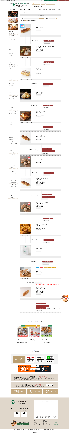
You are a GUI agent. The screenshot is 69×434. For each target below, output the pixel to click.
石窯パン (10, 49)
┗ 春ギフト (11, 122)
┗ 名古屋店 (11, 197)
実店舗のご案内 (16, 429)
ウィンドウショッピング (52, 18)
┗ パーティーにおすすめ (13, 184)
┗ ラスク (11, 109)
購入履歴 (42, 0)
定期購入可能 (34, 20)
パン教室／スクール (11, 188)
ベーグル (10, 62)
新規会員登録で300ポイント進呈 (13, 0)
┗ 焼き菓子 (11, 107)
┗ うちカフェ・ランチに (13, 186)
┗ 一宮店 (11, 195)
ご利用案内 (49, 9)
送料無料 (10, 148)
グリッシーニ (10, 92)
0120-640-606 (21, 409)
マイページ (37, 0)
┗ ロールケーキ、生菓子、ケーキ (13, 111)
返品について (44, 425)
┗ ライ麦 (11, 169)
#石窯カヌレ (38, 5)
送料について (37, 391)
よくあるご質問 (45, 9)
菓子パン (10, 68)
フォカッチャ (10, 79)
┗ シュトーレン (12, 133)
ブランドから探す (11, 31)
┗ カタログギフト (12, 115)
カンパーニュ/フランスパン (12, 64)
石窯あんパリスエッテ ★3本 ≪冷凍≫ (42, 157)
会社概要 (53, 9)
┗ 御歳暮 (11, 135)
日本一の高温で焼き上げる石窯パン (34, 351)
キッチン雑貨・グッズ (11, 163)
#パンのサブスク (35, 6)
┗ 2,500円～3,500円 (13, 156)
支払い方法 (53, 391)
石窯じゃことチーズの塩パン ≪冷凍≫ (42, 178)
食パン (10, 51)
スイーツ (35, 423)
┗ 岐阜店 (11, 193)
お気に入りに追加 (38, 30)
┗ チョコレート (12, 105)
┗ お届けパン (12, 57)
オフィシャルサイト (21, 429)
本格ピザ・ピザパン (11, 83)
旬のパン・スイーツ (23, 9)
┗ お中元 (11, 128)
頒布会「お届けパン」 (37, 425)
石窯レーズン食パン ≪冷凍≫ (40, 68)
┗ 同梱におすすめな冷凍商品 (13, 48)
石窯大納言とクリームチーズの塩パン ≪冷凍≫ (43, 133)
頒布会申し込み (41, 308)
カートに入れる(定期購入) (48, 151)
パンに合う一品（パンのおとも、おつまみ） (13, 96)
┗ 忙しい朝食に (12, 178)
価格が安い (33, 18)
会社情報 (35, 429)
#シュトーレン (43, 5)
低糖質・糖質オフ (11, 137)
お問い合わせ (58, 9)
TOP (11, 9)
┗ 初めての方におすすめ (13, 100)
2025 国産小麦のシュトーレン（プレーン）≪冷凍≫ (43, 268)
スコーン (10, 81)
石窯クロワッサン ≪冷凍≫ (40, 111)
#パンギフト (53, 5)
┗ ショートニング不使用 (13, 173)
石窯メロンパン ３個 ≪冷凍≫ (41, 89)
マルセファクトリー (11, 37)
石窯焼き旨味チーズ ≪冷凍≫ (41, 24)
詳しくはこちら (49, 385)
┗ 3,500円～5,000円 (13, 158)
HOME (21, 12)
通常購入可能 (30, 20)
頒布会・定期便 (11, 53)
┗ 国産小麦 (11, 167)
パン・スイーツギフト (37, 424)
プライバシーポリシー (40, 429)
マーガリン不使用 (11, 141)
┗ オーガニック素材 (12, 171)
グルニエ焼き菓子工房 (12, 39)
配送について (44, 422)
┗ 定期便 (11, 55)
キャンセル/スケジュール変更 (47, 424)
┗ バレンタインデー (12, 118)
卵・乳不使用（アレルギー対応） (13, 143)
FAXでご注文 (24, 414)
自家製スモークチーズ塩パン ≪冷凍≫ (42, 224)
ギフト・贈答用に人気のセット (13, 113)
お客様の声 (40, 9)
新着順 (27, 18)
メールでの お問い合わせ (17, 415)
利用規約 (53, 429)
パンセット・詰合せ (11, 98)
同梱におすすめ (26, 12)
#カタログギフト (48, 5)
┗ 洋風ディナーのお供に (13, 180)
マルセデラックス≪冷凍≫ (40, 287)
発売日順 (30, 18)
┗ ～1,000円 (12, 152)
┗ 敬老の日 (11, 130)
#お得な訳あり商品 (41, 6)
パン (35, 421)
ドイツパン (10, 90)
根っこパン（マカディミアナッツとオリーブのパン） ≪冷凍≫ (45, 46)
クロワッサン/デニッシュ (12, 66)
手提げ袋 (37, 245)
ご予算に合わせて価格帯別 (12, 150)
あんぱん (10, 70)
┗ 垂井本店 (11, 191)
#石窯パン (34, 5)
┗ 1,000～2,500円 (12, 154)
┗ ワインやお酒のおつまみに (13, 182)
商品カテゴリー (15, 9)
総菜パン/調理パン (11, 85)
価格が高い (37, 18)
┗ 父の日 (11, 126)
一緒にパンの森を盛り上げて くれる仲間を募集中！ (23, 424)
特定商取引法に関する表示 (47, 429)
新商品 (10, 60)
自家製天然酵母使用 (11, 139)
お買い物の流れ (45, 421)
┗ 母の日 (11, 124)
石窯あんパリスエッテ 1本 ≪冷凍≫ (42, 202)
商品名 (25, 18)
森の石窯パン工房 (11, 33)
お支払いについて (45, 423)
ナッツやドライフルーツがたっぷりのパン (13, 95)
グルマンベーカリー (11, 35)
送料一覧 (21, 391)
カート (59, 3)
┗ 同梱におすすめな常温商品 (13, 46)
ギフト (29, 9)
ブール (10, 75)
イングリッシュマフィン (12, 77)
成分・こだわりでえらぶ (12, 165)
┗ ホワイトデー (12, 120)
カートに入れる (48, 40)
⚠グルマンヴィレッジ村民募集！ (62, 0)
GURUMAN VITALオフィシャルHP (49, 0)
